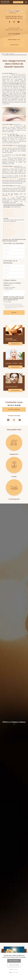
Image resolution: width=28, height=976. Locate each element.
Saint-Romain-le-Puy (8, 234)
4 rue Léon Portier (14, 29)
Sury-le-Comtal (7, 235)
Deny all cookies (14, 965)
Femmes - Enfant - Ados (14, 363)
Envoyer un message (14, 409)
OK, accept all (14, 960)
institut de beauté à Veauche (14, 166)
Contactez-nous (18, 2)
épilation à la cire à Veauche (14, 186)
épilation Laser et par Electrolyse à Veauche (14, 178)
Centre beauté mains (8, 213)
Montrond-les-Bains (8, 229)
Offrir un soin (14, 45)
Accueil (2, 53)
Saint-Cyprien (7, 230)
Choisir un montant (10, 287)
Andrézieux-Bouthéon (8, 223)
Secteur (7, 53)
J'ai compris (8, 302)
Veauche (12, 53)
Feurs (5, 226)
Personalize (14, 969)
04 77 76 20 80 (14, 34)
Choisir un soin (9, 289)
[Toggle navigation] (26, 2)
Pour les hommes (11, 387)
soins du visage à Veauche (10, 146)
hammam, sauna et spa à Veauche (14, 157)
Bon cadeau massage (8, 209)
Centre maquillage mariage (10, 216)
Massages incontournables (11, 339)
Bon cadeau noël (7, 210)
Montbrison (6, 227)
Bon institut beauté (8, 212)
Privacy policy (14, 972)
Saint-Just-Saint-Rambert (9, 231)
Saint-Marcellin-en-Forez (9, 233)
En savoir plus (15, 343)
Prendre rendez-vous (14, 39)
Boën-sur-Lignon (7, 225)
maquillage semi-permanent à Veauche (14, 196)
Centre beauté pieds (8, 214)
